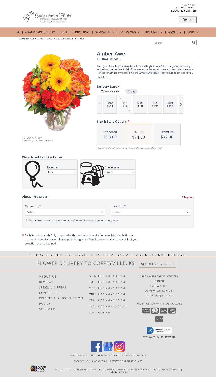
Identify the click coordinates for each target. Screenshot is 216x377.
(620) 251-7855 (188, 10)
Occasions (128, 32)
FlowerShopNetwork (110, 369)
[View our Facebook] (96, 351)
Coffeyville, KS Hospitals (129, 355)
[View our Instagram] (119, 351)
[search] (193, 42)
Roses (65, 32)
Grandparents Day (40, 32)
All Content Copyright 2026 (74, 369)
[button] (188, 20)
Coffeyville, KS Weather (89, 361)
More (191, 32)
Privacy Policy (139, 369)
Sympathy (103, 32)
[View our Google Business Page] (108, 351)
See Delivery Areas (157, 264)
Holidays (152, 32)
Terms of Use (118, 371)
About (173, 32)
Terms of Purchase (166, 369)
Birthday (82, 32)
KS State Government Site (125, 361)
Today (131, 91)
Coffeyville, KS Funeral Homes (90, 355)
